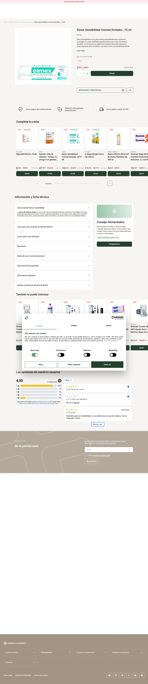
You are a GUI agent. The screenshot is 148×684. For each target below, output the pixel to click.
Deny (41, 365)
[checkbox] (85, 455)
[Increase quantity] (87, 73)
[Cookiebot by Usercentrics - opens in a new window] (113, 318)
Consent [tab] (39, 326)
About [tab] (108, 325)
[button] (56, 652)
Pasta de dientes (27, 22)
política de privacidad (102, 455)
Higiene (11, 22)
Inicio (6, 22)
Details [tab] (74, 325)
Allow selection (74, 365)
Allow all (107, 365)
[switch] (61, 355)
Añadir (27, 174)
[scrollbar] (73, 183)
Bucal (18, 22)
